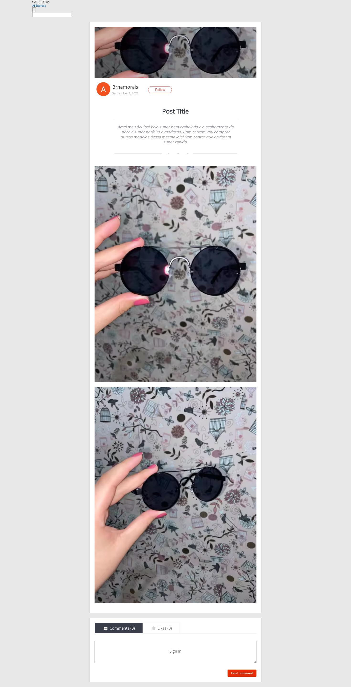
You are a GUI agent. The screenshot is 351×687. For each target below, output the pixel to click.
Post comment (242, 673)
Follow (160, 90)
